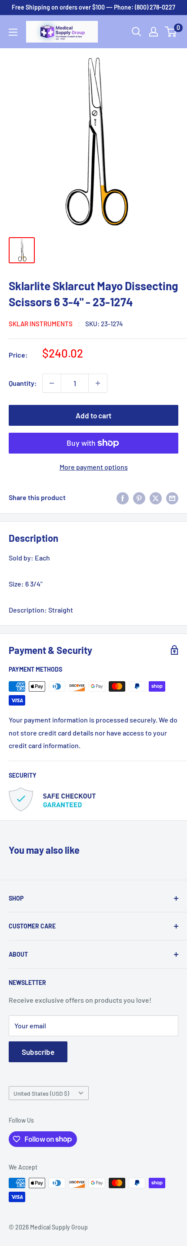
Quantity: (23, 383)
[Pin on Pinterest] (139, 497)
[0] (171, 32)
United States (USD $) (41, 1093)
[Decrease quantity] (52, 383)
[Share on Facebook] (123, 497)
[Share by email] (172, 497)
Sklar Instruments (41, 324)
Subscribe (38, 1051)
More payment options (94, 467)
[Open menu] (13, 32)
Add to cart (93, 415)
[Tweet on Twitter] (156, 497)
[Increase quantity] (98, 383)
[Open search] (136, 31)
